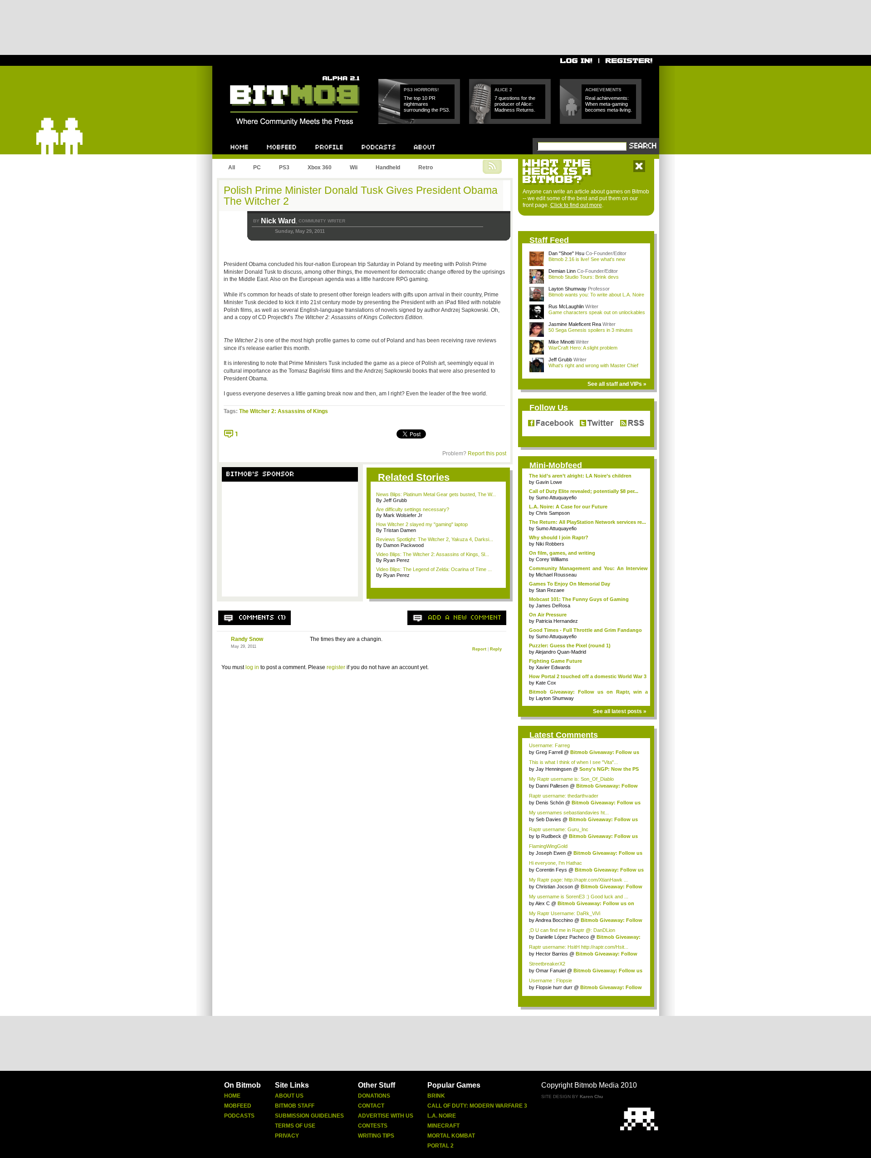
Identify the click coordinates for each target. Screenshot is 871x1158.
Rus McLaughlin (566, 306)
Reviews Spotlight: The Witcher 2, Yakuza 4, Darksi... (434, 539)
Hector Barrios (552, 953)
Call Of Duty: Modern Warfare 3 (477, 1106)
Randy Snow (247, 639)
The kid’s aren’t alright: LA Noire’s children (580, 475)
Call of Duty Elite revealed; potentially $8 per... (583, 491)
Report (479, 649)
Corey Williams (552, 559)
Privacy (287, 1136)
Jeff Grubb (560, 359)
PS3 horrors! (421, 89)
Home (232, 1096)
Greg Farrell (549, 752)
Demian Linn (562, 271)
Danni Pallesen (552, 785)
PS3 (284, 167)
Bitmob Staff (294, 1106)
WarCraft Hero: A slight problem (582, 347)
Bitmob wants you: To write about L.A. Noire (596, 294)
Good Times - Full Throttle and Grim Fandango (585, 630)
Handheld (388, 167)
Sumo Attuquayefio (556, 497)
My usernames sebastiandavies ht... (569, 812)
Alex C (542, 903)
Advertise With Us (385, 1116)
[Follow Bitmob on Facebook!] (552, 423)
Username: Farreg (549, 745)
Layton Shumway (567, 288)
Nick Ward (278, 221)
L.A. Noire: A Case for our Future (568, 506)
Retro (425, 167)
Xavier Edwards (553, 667)
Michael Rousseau (556, 574)
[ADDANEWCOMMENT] (465, 617)
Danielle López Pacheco (562, 937)
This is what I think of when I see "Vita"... (573, 762)
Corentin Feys (551, 869)
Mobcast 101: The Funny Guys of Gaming (579, 599)
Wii (353, 167)
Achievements (603, 89)
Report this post (487, 453)
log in (252, 667)
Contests (372, 1126)
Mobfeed (237, 1106)
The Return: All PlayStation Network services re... (587, 522)
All (231, 167)
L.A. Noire (441, 1116)
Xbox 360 (320, 167)
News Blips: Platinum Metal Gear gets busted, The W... (436, 494)
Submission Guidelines (309, 1116)
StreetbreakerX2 (547, 963)
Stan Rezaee (550, 590)
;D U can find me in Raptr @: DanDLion (572, 930)
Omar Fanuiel (551, 970)
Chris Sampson (553, 513)
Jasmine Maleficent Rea (574, 324)
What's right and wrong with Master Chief (593, 365)
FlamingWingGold (548, 846)
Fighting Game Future (555, 661)
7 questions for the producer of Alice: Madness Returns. (514, 104)
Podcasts (239, 1116)
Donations (374, 1096)
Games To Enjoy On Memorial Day (569, 583)
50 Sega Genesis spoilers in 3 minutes (590, 330)
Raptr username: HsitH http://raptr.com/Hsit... (578, 947)
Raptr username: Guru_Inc (558, 829)
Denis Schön (550, 802)
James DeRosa (553, 605)
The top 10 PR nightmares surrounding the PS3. (427, 104)
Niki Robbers (550, 544)
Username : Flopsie (550, 980)
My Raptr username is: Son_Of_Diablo (571, 779)
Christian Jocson (554, 886)
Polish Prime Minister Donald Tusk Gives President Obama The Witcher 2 (361, 195)
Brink (436, 1096)
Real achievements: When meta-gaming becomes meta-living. (608, 104)
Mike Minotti (561, 342)
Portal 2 (440, 1146)
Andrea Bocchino (554, 920)
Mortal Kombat (451, 1136)
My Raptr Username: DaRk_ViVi (564, 913)
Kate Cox (546, 682)
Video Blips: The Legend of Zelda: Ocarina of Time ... (434, 569)
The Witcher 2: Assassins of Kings (283, 411)
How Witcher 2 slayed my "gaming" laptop (422, 524)
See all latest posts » (619, 711)
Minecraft (443, 1126)
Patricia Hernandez (557, 621)
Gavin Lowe (549, 482)
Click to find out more (576, 205)
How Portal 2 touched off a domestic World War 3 (587, 676)
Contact (371, 1106)
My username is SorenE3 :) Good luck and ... (578, 896)
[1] (231, 433)
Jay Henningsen (554, 769)
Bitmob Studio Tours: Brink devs (583, 277)
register (336, 667)
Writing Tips (376, 1136)
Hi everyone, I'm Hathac (555, 863)
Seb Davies (548, 819)
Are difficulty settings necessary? (412, 509)
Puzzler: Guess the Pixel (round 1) (570, 645)
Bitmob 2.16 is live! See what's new (586, 259)
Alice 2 (503, 89)
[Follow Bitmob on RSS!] (630, 423)
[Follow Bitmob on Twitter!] (596, 423)
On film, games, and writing (562, 553)
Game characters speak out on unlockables (596, 312)
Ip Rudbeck (548, 836)
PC (257, 167)
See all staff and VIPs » (616, 384)
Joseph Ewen (551, 853)
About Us (289, 1096)
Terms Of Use (295, 1126)
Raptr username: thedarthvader (563, 795)
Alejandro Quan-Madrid (560, 652)
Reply (496, 649)
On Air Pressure (548, 614)
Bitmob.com (250, 73)
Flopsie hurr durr (554, 987)
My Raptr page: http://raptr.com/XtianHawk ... (578, 879)
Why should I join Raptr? (558, 537)
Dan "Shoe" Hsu (566, 253)
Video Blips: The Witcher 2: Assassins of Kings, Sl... (432, 554)
